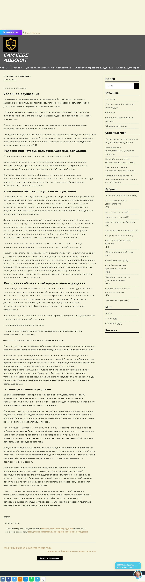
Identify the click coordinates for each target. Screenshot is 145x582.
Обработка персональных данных (93, 67)
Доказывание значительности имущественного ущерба (121, 141)
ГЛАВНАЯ (110, 99)
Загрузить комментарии (49, 558)
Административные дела (119, 195)
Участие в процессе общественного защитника (120, 169)
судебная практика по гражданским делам (117, 267)
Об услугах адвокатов (117, 235)
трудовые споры (114, 300)
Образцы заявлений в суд (119, 252)
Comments (113, 323)
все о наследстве (114, 212)
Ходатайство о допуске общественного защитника (120, 161)
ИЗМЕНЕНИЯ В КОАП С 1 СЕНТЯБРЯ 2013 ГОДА (27, 548)
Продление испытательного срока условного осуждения (58, 532)
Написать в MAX (13, 32)
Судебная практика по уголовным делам (117, 279)
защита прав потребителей (120, 222)
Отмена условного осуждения (57, 529)
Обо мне (17, 67)
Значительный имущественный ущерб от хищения (119, 150)
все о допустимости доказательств (116, 202)
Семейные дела (114, 260)
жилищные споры (115, 217)
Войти (108, 313)
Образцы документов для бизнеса (119, 242)
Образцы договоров (127, 67)
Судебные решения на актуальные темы (117, 290)
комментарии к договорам (119, 230)
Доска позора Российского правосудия (48, 67)
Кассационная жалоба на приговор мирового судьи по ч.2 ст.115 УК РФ (121, 179)
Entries (111, 318)
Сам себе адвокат (15, 58)
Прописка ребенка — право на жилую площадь (71, 551)
